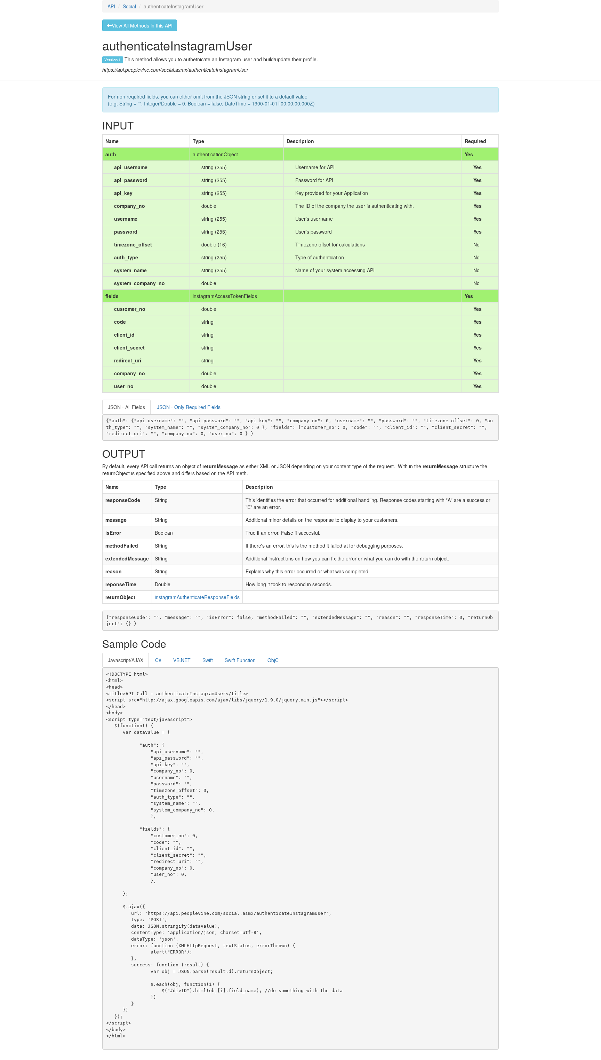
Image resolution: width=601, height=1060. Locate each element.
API (111, 6)
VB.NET (182, 660)
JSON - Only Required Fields (189, 406)
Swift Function (240, 660)
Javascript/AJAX (125, 660)
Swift (207, 660)
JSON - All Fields (126, 406)
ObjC (273, 660)
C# (158, 660)
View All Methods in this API (142, 25)
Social (129, 6)
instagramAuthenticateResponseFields (197, 597)
